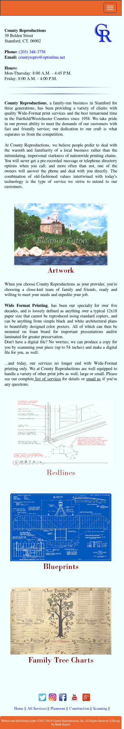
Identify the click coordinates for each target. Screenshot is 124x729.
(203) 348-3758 (31, 51)
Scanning (100, 708)
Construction (79, 708)
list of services (47, 378)
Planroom (58, 708)
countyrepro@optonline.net (41, 57)
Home (18, 708)
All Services (37, 708)
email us (93, 378)
